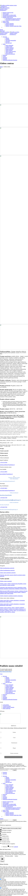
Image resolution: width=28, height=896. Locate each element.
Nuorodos (7, 41)
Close (1, 673)
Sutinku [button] (16, 856)
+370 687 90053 (3, 488)
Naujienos (5, 697)
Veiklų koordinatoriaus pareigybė (7, 568)
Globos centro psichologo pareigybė (7, 572)
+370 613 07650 (3, 462)
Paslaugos (5, 694)
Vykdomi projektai (7, 706)
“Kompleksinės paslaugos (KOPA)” (13, 18)
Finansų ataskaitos (9, 49)
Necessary (4, 879)
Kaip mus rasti (8, 42)
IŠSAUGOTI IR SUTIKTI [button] (6, 895)
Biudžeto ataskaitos (9, 47)
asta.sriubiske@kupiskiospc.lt (6, 474)
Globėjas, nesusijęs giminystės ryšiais (13, 26)
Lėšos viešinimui (9, 52)
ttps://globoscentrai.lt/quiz (6, 671)
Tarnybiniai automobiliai (10, 40)
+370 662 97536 (3, 497)
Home (1, 66)
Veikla (4, 683)
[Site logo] (8, 6)
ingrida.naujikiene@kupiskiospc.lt (7, 464)
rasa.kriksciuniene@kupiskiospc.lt (7, 490)
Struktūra (7, 39)
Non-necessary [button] (3, 886)
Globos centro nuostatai (6, 581)
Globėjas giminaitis (9, 23)
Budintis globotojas (9, 24)
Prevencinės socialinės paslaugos (12, 19)
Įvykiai (4, 695)
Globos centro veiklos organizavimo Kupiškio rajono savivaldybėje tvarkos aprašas (13, 584)
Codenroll (16, 846)
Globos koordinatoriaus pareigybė (7, 570)
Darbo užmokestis (9, 45)
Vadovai (7, 38)
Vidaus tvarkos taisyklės (10, 51)
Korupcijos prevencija (10, 53)
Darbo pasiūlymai (6, 708)
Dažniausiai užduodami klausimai (10, 699)
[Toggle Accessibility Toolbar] (1, 822)
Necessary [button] (2, 878)
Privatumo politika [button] (9, 856)
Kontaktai (5, 698)
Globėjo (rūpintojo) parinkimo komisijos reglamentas (11, 595)
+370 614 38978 (3, 471)
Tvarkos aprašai (8, 46)
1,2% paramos (6, 704)
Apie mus (5, 676)
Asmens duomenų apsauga (8, 707)
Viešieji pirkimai (8, 50)
